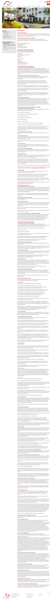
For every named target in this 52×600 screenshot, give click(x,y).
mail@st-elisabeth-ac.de (9, 37)
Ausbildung (38, 6)
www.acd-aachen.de (29, 597)
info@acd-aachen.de (23, 47)
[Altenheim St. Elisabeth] (7, 4)
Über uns (19, 6)
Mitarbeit (33, 6)
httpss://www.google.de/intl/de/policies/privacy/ (25, 183)
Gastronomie (43, 6)
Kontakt (48, 6)
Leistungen (29, 6)
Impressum (40, 593)
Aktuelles (24, 6)
